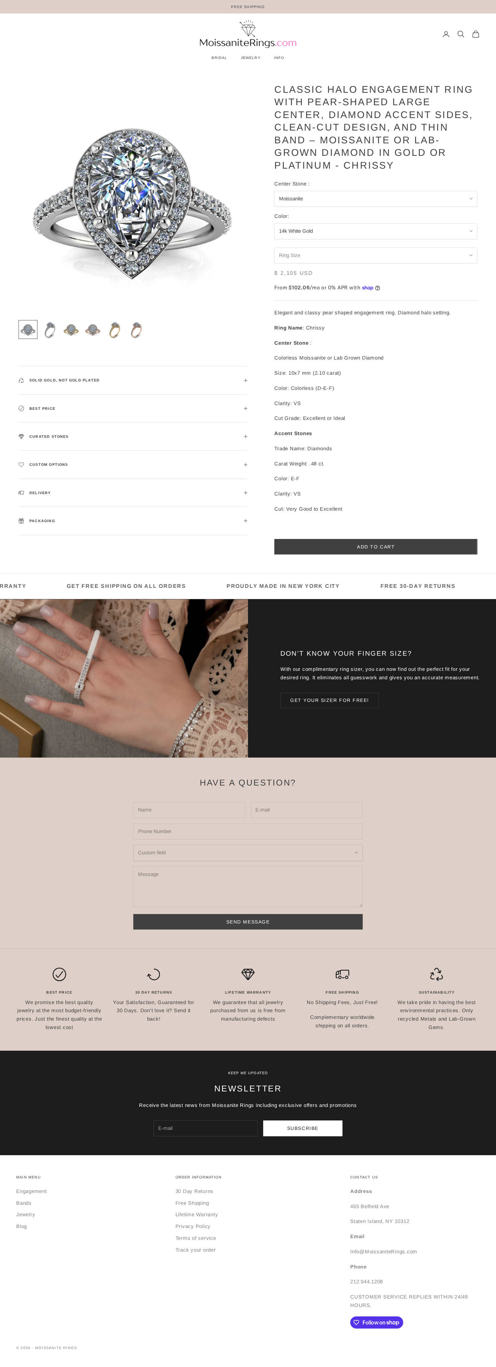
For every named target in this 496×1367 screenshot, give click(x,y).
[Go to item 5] (114, 329)
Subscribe (303, 1128)
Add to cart (376, 546)
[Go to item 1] (28, 329)
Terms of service (195, 1238)
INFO (279, 58)
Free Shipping (192, 1203)
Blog (21, 1226)
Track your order (195, 1250)
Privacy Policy (193, 1226)
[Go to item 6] (136, 329)
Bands (24, 1203)
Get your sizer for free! (329, 700)
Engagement (31, 1191)
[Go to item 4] (92, 329)
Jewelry (25, 1214)
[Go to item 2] (49, 329)
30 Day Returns (194, 1191)
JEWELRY (250, 58)
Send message (248, 921)
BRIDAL (219, 58)
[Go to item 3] (71, 329)
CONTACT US (364, 1177)
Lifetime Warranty (196, 1214)
